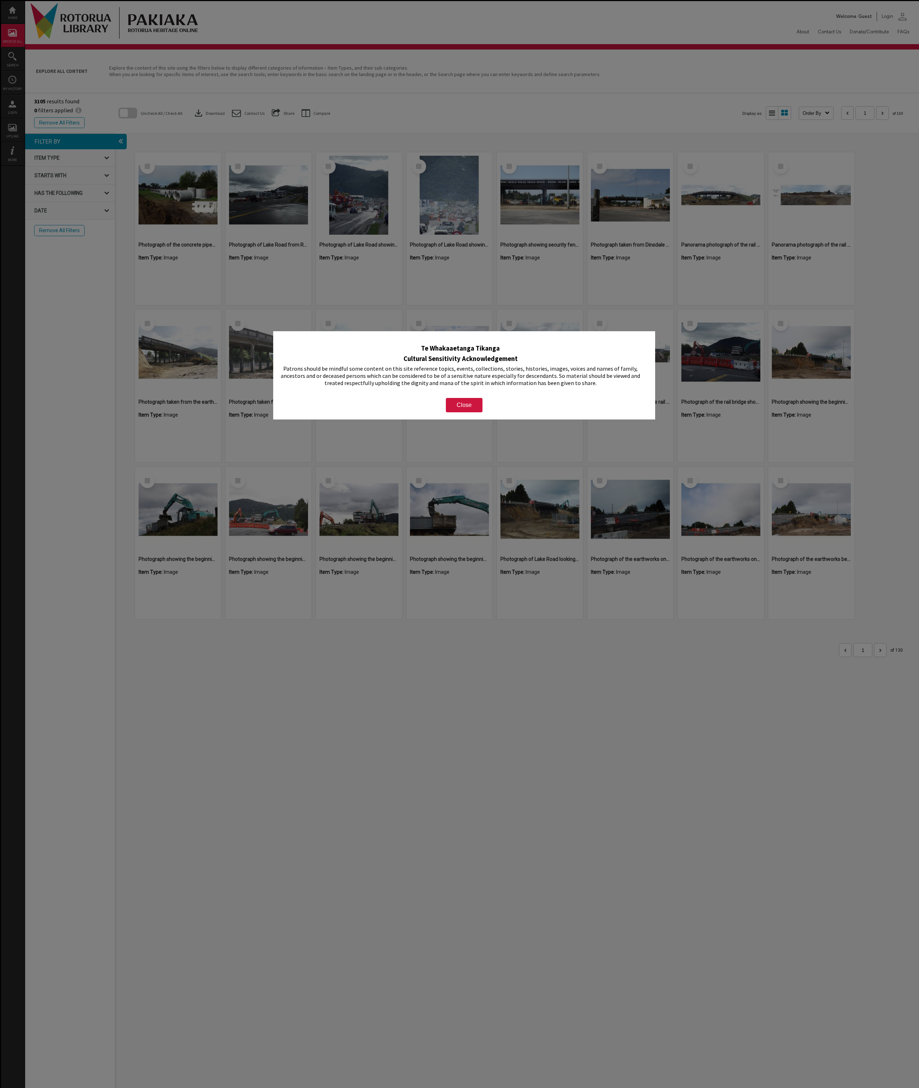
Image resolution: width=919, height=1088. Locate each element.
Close (464, 405)
